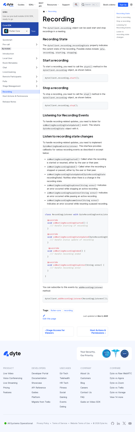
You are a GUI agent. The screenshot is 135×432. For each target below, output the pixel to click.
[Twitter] (124, 423)
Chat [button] (5, 67)
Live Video (8, 373)
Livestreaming (9, 72)
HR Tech (64, 383)
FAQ (82, 397)
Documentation (39, 378)
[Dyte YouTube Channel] (130, 423)
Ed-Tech (64, 373)
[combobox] (16, 31)
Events (63, 402)
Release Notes (9, 102)
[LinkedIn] (118, 423)
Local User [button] (7, 58)
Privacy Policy (43, 423)
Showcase (37, 383)
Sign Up (123, 5)
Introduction (8, 54)
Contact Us (86, 392)
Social (63, 392)
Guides (21, 5)
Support (66, 5)
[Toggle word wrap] (100, 211)
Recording (7, 92)
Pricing (6, 387)
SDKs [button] (31, 5)
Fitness (63, 387)
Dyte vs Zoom (117, 383)
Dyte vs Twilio (117, 387)
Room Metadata (10, 63)
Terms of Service (59, 423)
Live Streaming (10, 383)
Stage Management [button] (12, 86)
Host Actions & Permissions (15, 96)
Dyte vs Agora (117, 378)
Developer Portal (40, 373)
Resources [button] (52, 5)
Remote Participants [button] (12, 76)
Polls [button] (5, 81)
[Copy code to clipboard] (105, 77)
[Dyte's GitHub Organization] (112, 423)
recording (68, 310)
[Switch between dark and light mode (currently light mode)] (131, 5)
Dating (63, 406)
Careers (84, 387)
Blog (82, 383)
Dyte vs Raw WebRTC (121, 373)
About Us (85, 373)
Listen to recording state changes (123, 34)
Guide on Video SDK (90, 402)
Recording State (123, 13)
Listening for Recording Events (124, 26)
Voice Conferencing (12, 378)
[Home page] (44, 11)
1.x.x (33, 31)
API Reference (39, 387)
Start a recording (124, 17)
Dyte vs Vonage (118, 392)
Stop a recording (123, 21)
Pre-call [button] (6, 44)
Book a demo (109, 5)
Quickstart (7, 40)
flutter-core (56, 310)
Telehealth (65, 378)
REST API (41, 4)
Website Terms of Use (80, 423)
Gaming (63, 397)
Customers (85, 378)
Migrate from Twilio (41, 402)
